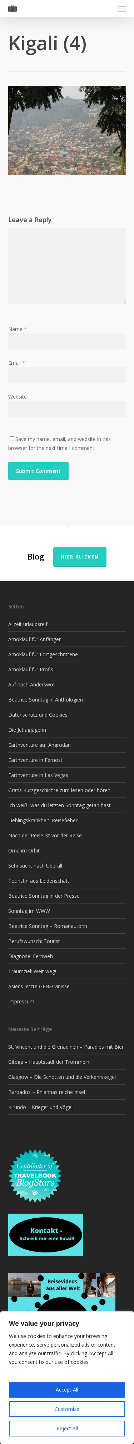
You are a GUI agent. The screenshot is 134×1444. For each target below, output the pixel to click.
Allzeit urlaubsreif (28, 624)
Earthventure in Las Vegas (38, 775)
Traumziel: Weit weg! (32, 971)
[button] (122, 8)
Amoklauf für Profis (30, 669)
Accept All (67, 1389)
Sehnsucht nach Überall (35, 865)
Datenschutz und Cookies (38, 714)
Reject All (67, 1428)
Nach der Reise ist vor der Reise (45, 835)
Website (17, 396)
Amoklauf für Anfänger (34, 639)
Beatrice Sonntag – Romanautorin (47, 926)
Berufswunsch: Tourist (34, 941)
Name (17, 329)
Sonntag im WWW (29, 910)
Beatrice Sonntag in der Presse (44, 895)
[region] (67, 1377)
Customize (67, 1409)
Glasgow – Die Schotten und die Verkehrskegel (62, 1076)
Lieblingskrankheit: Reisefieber (43, 820)
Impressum (21, 1001)
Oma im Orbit (24, 850)
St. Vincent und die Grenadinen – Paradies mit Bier (66, 1046)
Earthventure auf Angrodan (39, 744)
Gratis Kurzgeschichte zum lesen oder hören (59, 790)
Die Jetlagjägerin (27, 729)
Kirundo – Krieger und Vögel (40, 1107)
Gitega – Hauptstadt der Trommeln (48, 1061)
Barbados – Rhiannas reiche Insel (46, 1092)
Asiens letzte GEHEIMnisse (39, 986)
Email (16, 362)
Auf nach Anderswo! (31, 684)
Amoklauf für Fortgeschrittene (43, 654)
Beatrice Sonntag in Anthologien (45, 699)
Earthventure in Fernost (35, 760)
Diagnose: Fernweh (30, 956)
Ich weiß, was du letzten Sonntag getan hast (59, 805)
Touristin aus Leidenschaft (38, 880)
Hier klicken (80, 557)
